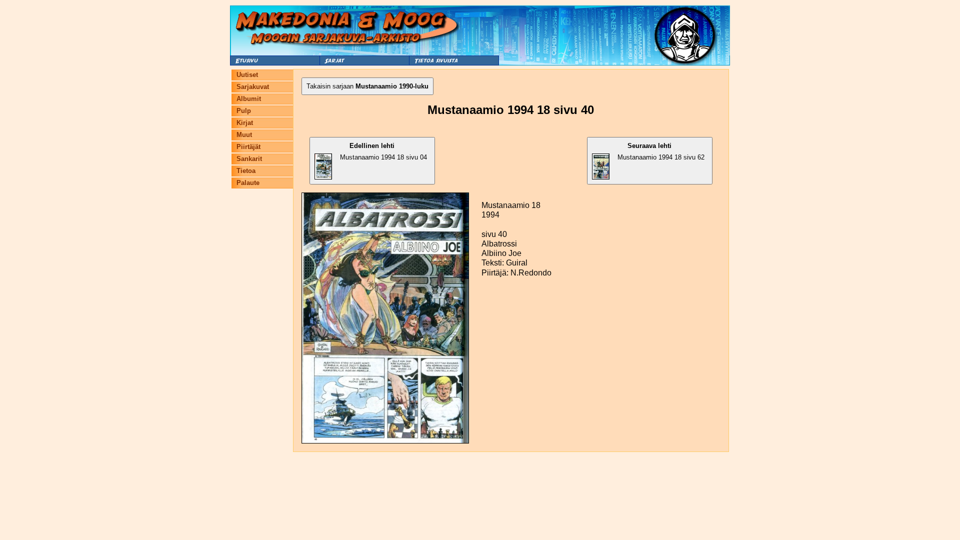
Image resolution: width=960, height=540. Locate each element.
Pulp (243, 110)
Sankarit (249, 158)
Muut (244, 134)
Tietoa (246, 170)
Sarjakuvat (252, 86)
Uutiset (247, 74)
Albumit (248, 98)
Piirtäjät (248, 146)
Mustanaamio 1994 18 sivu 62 (661, 151)
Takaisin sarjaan (367, 86)
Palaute (248, 182)
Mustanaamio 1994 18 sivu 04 (383, 151)
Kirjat (244, 122)
